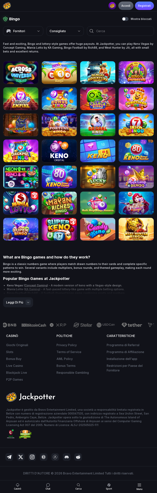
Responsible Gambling (72, 372)
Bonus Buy (13, 359)
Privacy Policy (66, 345)
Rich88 (32, 293)
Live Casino (14, 366)
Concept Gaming (36, 285)
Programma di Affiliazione (125, 352)
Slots (9, 352)
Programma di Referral (123, 345)
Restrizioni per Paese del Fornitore (125, 368)
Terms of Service (68, 352)
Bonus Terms (65, 366)
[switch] (125, 19)
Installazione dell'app (122, 359)
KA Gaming (32, 289)
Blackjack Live (16, 372)
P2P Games (14, 379)
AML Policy (64, 359)
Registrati (144, 5)
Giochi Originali (17, 345)
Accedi (125, 5)
